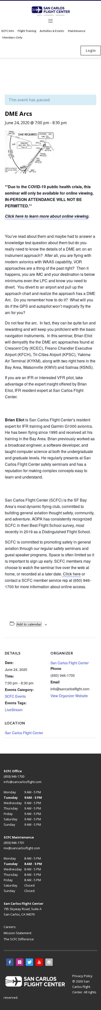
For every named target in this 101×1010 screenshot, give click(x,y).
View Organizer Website (69, 695)
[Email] (49, 962)
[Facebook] (9, 962)
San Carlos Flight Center (24, 732)
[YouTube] (39, 962)
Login (91, 50)
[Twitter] (29, 962)
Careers (10, 927)
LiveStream (14, 709)
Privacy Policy (82, 976)
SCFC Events (15, 696)
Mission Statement (17, 933)
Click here (71, 574)
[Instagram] (19, 962)
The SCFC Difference (19, 939)
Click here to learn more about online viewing (46, 216)
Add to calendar (29, 624)
